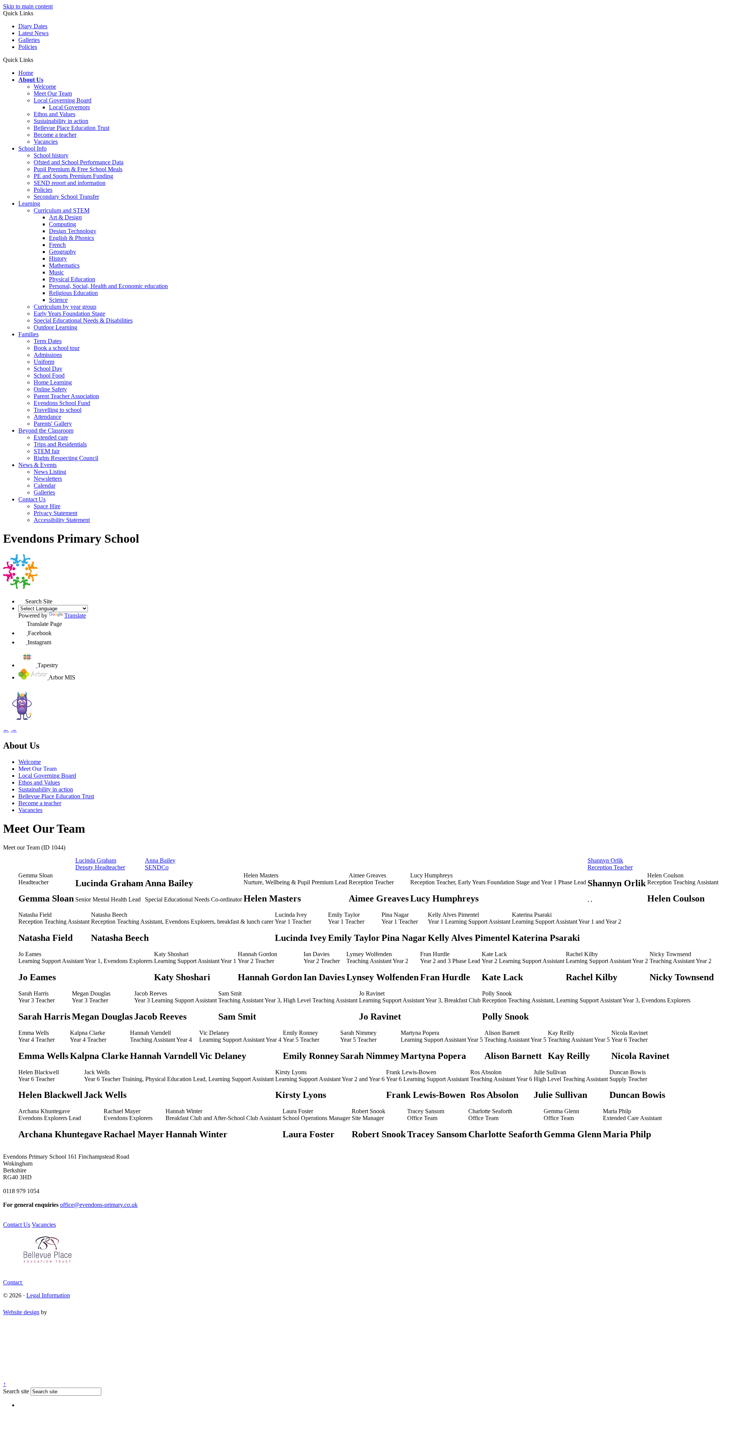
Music (56, 272)
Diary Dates (32, 26)
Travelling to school (57, 410)
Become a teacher (55, 134)
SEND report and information (70, 183)
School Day (48, 368)
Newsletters (48, 478)
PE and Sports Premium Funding (73, 176)
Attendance (47, 416)
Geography (62, 251)
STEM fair (47, 451)
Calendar (44, 485)
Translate (75, 615)
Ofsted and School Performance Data (78, 162)
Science (58, 300)
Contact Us (31, 499)
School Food (49, 375)
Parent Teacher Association (66, 396)
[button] (36, 59)
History (58, 258)
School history (51, 155)
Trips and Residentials (60, 444)
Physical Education (72, 279)
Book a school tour (57, 348)
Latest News (33, 33)
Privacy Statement (55, 513)
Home (25, 73)
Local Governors (69, 107)
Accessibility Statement (62, 520)
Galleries (29, 40)
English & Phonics (71, 238)
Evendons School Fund (62, 403)
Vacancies (46, 141)
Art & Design (65, 217)
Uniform (44, 361)
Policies (27, 47)
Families (28, 334)
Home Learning (53, 382)
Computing (62, 224)
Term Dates (48, 341)
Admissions (48, 355)
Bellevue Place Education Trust (71, 128)
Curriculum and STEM (61, 210)
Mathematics (64, 265)
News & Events (37, 465)
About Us (30, 79)
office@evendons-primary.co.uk (99, 1204)
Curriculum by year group (65, 306)
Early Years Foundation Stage (69, 313)
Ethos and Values (54, 114)
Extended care (51, 437)
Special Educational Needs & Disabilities (83, 320)
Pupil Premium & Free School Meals (78, 169)
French (57, 245)
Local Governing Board (62, 100)
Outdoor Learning (55, 327)
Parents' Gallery (53, 423)
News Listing (50, 472)
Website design (21, 1312)
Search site (16, 1391)
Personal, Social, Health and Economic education (108, 286)
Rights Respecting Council (66, 458)
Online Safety (50, 389)
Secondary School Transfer (66, 196)
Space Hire (47, 506)
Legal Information (48, 1295)
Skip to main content (28, 6)
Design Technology (72, 231)
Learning (29, 203)
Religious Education (73, 293)
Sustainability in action (61, 121)
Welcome (45, 86)
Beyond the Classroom (45, 430)
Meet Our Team (53, 93)
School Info (32, 148)
